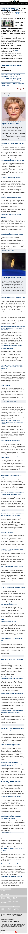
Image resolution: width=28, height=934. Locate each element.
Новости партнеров (5, 894)
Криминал (15, 898)
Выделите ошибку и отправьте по (12, 93)
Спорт (4, 725)
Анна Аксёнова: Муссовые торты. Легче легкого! (12, 863)
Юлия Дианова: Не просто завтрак (9, 836)
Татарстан (15, 908)
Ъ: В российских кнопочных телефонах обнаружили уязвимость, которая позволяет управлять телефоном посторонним (11, 638)
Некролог (26, 3)
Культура (3, 899)
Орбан (8, 8)
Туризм (4, 656)
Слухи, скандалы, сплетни (9, 401)
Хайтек (4, 583)
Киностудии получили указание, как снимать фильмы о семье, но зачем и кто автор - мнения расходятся (12, 367)
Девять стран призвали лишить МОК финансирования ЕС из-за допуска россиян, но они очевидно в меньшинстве (13, 764)
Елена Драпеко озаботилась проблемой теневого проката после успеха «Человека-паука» (13, 123)
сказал (16, 50)
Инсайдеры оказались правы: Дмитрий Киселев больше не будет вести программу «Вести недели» (13, 297)
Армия (19, 3)
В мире (2, 891)
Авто (2, 903)
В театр (2, 901)
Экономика (3, 898)
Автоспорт (9, 909)
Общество (15, 897)
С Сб (20, 18)
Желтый (9, 899)
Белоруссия (16, 909)
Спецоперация (2, 3)
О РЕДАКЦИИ (4, 921)
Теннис (2, 910)
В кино (8, 897)
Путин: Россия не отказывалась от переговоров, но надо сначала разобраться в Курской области (13, 83)
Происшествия (4, 902)
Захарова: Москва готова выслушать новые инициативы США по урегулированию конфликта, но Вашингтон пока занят (12, 347)
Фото (2, 893)
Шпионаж (22, 3)
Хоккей (2, 909)
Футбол (2, 908)
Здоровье (15, 3)
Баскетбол (9, 908)
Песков (13, 8)
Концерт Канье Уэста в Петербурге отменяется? (12, 404)
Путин (3, 8)
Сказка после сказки (6, 313)
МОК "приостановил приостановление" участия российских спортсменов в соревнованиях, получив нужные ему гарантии (12, 817)
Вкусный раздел (6, 832)
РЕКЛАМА (10, 921)
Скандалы (7, 3)
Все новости (3, 890)
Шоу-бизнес (11, 3)
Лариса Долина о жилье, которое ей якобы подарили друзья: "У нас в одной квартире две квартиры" (12, 216)
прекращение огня (12, 9)
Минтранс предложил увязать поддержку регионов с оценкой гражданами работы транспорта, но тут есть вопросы (13, 328)
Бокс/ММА (3, 912)
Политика (3, 897)
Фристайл (9, 910)
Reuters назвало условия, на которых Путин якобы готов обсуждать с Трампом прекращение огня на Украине (13, 74)
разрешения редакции (14, 925)
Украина (4, 9)
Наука (3, 510)
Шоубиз (4, 472)
